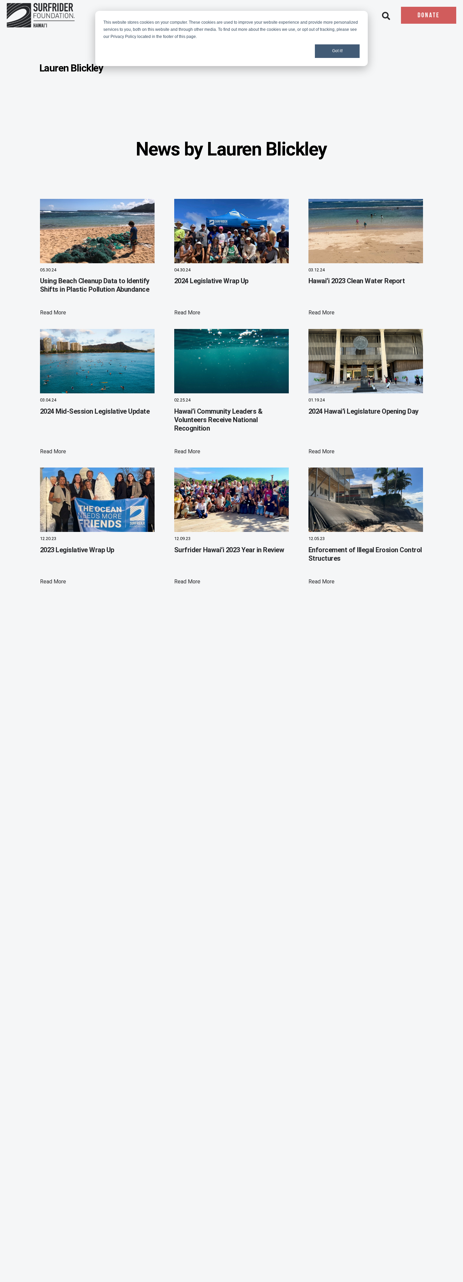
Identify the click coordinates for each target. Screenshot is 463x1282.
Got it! (337, 50)
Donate (429, 15)
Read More (53, 312)
